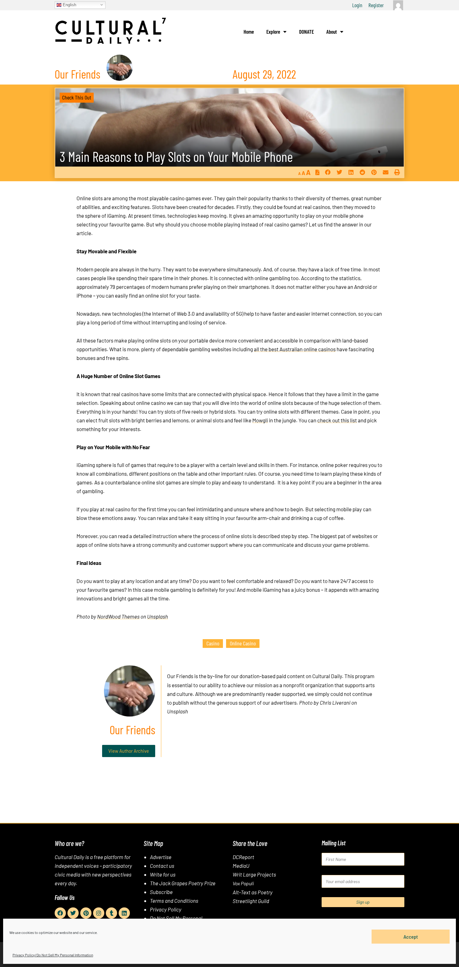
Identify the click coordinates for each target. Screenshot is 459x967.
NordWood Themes (118, 616)
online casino (243, 643)
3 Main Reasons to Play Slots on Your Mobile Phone (176, 156)
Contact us (162, 866)
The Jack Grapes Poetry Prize (182, 883)
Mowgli (260, 420)
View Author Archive (128, 751)
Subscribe (161, 892)
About (331, 31)
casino (212, 643)
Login (357, 5)
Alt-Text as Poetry (253, 892)
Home (249, 31)
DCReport (243, 857)
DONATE (306, 31)
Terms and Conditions (174, 900)
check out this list (337, 420)
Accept (410, 936)
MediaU (241, 866)
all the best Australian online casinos (295, 349)
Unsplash (157, 616)
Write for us (162, 874)
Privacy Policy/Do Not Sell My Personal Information (52, 955)
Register (376, 5)
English (69, 4)
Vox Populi (243, 883)
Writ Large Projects (254, 874)
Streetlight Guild (251, 901)
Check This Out (76, 97)
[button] (327, 172)
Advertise (160, 857)
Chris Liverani (335, 702)
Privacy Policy (165, 909)
